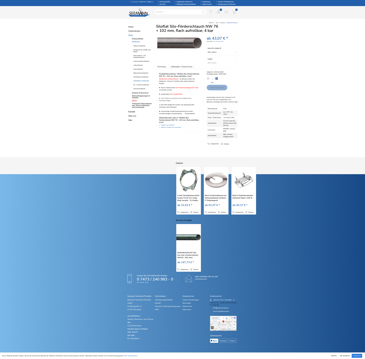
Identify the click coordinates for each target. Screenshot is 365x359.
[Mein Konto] (226, 12)
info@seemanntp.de (201, 279)
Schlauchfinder (137, 39)
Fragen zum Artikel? (167, 125)
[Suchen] (203, 11)
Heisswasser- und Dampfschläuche (139, 56)
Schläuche (136, 42)
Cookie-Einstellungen (190, 300)
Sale (130, 120)
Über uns (132, 116)
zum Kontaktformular (221, 311)
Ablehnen (334, 356)
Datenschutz (187, 306)
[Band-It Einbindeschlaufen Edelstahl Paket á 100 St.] (243, 180)
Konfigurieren (357, 356)
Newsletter (186, 303)
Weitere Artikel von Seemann (170, 127)
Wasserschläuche (139, 46)
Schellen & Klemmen (140, 93)
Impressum (186, 309)
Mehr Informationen (131, 356)
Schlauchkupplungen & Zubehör (141, 97)
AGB (157, 309)
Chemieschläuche (139, 89)
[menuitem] (180, 11)
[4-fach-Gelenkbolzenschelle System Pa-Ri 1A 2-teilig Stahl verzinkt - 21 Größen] (188, 180)
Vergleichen (214, 144)
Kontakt (131, 111)
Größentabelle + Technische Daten (181, 67)
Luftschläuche (138, 65)
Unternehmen (134, 31)
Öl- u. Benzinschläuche (141, 85)
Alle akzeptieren (345, 356)
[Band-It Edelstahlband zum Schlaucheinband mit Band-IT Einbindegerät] (216, 180)
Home (130, 27)
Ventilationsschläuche (140, 77)
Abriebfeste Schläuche (141, 81)
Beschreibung (162, 67)
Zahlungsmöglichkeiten (164, 300)
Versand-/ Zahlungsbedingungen (168, 306)
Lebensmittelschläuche (141, 61)
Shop (130, 35)
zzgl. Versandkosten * (218, 41)
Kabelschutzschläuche (140, 73)
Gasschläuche (138, 69)
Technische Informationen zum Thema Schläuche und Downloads (142, 105)
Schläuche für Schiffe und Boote (142, 51)
